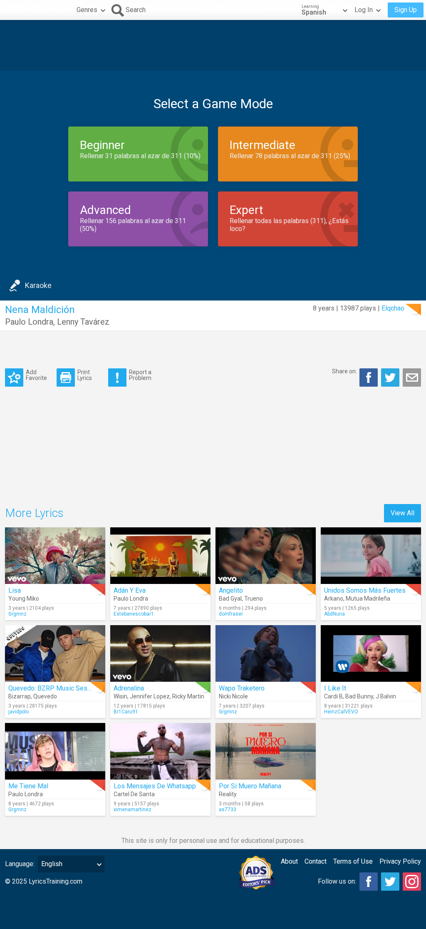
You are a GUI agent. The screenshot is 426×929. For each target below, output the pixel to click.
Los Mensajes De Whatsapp (155, 786)
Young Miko (23, 598)
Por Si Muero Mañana (250, 786)
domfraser (231, 614)
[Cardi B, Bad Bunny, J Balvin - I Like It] (371, 653)
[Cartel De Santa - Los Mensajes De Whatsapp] (160, 751)
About (289, 861)
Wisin (120, 696)
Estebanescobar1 (134, 614)
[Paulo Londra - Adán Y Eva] (160, 555)
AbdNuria (334, 614)
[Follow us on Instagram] (412, 881)
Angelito (231, 590)
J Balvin (386, 696)
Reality (228, 794)
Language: (20, 864)
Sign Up (405, 10)
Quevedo (45, 696)
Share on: (344, 371)
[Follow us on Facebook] (368, 881)
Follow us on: (337, 881)
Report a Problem (140, 375)
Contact (316, 861)
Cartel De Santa (134, 794)
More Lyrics (34, 513)
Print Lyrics (84, 375)
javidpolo (18, 712)
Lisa (14, 590)
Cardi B (333, 696)
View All (402, 513)
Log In (363, 10)
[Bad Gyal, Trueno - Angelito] (265, 555)
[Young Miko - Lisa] (55, 555)
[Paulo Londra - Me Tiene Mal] (55, 751)
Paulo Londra (29, 322)
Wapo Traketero (242, 688)
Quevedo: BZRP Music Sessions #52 (62, 688)
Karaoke (38, 285)
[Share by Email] (412, 377)
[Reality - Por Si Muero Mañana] (265, 751)
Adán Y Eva (130, 590)
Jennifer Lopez (150, 696)
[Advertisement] (213, 45)
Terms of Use (353, 861)
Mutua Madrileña (368, 598)
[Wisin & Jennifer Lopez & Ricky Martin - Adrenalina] (160, 653)
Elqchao (392, 308)
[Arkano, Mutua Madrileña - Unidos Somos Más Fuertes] (371, 555)
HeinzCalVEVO (341, 712)
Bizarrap (19, 696)
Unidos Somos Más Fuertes (365, 590)
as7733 (227, 809)
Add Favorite (36, 375)
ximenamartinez (132, 809)
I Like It (335, 688)
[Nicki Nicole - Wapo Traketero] (265, 653)
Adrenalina (129, 688)
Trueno (253, 598)
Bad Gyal (230, 598)
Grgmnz (17, 614)
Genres (87, 10)
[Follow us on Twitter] (390, 881)
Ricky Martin (188, 696)
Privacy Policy (400, 861)
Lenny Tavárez (83, 322)
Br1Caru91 (126, 712)
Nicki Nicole (233, 696)
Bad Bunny (359, 696)
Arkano (333, 598)
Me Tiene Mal (28, 786)
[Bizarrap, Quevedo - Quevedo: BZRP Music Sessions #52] (55, 653)
